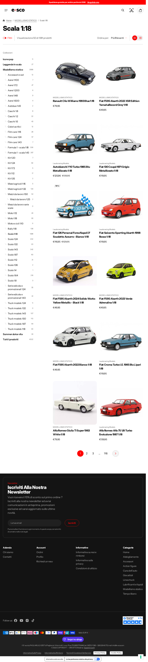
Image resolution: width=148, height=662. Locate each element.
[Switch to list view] (140, 37)
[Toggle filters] (4, 38)
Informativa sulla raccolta (54, 659)
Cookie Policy (116, 653)
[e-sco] (18, 10)
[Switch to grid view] (134, 37)
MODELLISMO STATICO (26, 20)
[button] (6, 10)
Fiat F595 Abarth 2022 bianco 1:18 (72, 364)
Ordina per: (103, 37)
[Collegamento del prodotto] (75, 79)
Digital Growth (89, 648)
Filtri (10, 37)
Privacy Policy (100, 653)
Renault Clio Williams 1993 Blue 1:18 (73, 101)
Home (9, 20)
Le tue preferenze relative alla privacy (79, 659)
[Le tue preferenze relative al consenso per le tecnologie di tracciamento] (141, 657)
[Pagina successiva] (115, 453)
